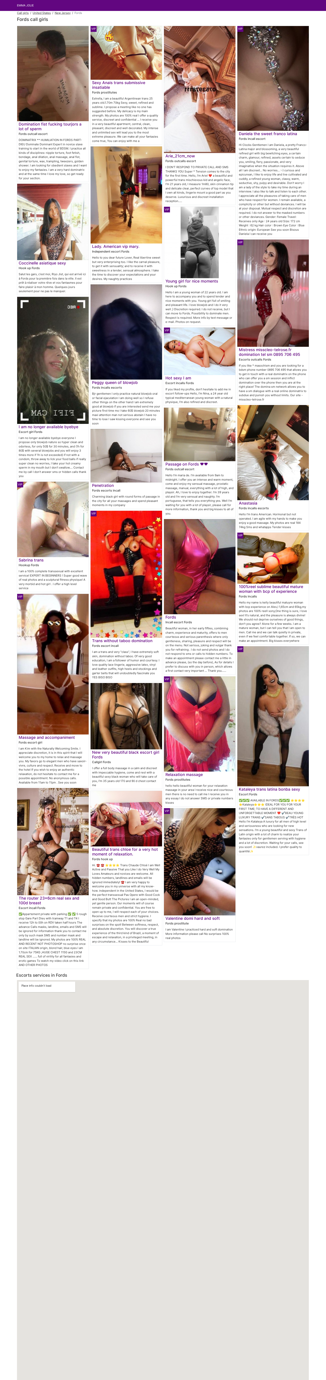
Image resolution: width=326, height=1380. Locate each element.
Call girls (23, 13)
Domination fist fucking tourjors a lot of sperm (50, 126)
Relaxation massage (184, 774)
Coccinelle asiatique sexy (42, 263)
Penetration (103, 485)
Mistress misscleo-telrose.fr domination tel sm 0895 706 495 (269, 352)
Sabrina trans (31, 560)
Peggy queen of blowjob (115, 382)
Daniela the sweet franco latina (268, 133)
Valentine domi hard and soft (192, 918)
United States (42, 13)
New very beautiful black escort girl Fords (125, 754)
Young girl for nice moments (191, 281)
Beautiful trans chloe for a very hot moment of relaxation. (125, 851)
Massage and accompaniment (47, 737)
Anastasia (248, 503)
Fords (170, 617)
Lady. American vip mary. (115, 246)
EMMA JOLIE (25, 5)
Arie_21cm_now (180, 156)
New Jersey (63, 13)
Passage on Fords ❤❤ (186, 464)
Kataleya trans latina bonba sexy (269, 789)
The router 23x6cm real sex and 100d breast (49, 900)
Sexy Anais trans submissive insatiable (118, 85)
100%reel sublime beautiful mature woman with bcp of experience (271, 589)
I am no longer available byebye (48, 426)
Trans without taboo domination (122, 640)
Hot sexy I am (178, 378)
